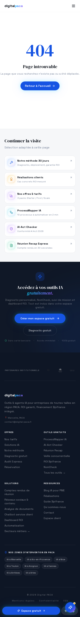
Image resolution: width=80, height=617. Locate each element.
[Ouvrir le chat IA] (70, 607)
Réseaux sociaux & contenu (16, 501)
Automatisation (14, 525)
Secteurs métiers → (17, 531)
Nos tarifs (10, 439)
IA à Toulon (13, 566)
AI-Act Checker (53, 445)
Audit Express (13, 461)
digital (13, 6)
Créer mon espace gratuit (37, 318)
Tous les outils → (54, 472)
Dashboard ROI (13, 520)
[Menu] (73, 6)
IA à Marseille (14, 559)
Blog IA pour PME (54, 490)
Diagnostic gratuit (40, 330)
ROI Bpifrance (52, 461)
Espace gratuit (31, 610)
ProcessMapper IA (55, 439)
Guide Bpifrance (54, 501)
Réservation (12, 467)
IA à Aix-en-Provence (38, 559)
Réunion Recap (53, 450)
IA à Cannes (50, 566)
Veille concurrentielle (57, 456)
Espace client (52, 518)
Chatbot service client (18, 514)
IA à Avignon (31, 566)
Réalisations (51, 496)
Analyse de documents (18, 509)
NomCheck (50, 467)
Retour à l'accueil (38, 86)
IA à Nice (60, 559)
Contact (49, 512)
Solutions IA (11, 445)
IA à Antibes (13, 572)
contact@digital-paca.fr (18, 421)
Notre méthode (14, 450)
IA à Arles (31, 572)
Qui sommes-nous (55, 507)
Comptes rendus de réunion (17, 492)
